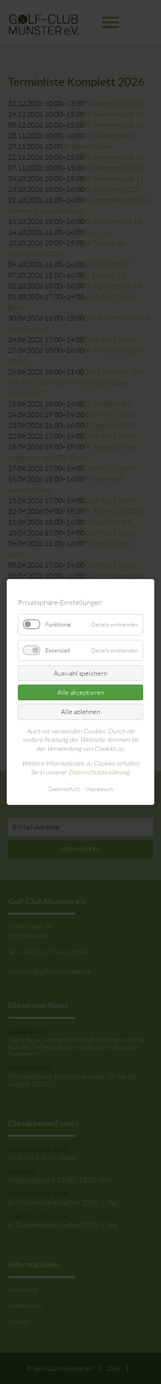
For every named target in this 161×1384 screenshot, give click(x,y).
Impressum (99, 788)
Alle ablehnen (80, 712)
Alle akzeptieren (80, 692)
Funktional (58, 624)
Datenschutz (64, 788)
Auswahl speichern (80, 673)
